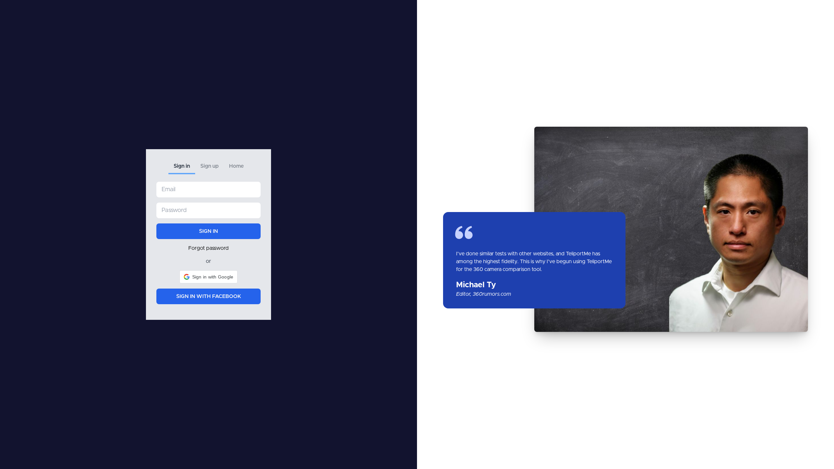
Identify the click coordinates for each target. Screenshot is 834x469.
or (208, 261)
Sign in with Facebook (208, 296)
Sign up (209, 166)
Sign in (182, 166)
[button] (209, 276)
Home (236, 166)
